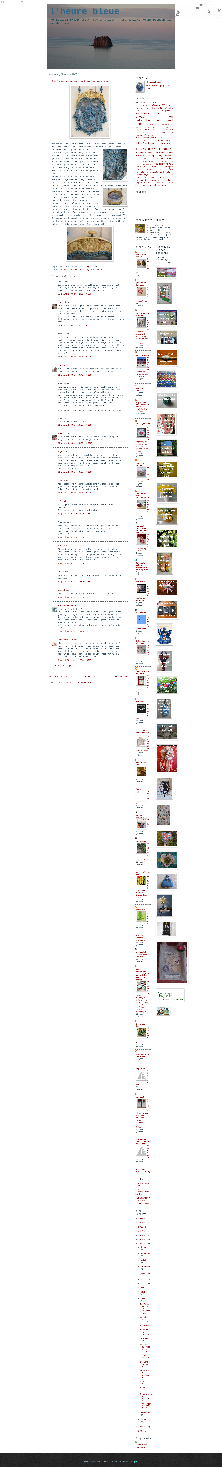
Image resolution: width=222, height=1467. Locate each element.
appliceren (167, 103)
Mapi (138, 789)
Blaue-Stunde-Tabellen (142, 1185)
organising (140, 159)
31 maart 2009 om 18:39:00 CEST (75, 443)
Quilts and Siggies (142, 284)
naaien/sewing (144, 155)
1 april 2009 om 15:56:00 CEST (74, 597)
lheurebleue (154, 82)
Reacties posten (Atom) (78, 683)
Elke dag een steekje (143, 642)
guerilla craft (144, 132)
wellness (159, 183)
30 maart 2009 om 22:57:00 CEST (75, 294)
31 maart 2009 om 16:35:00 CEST (75, 425)
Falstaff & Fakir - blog (143, 1171)
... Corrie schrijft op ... (142, 732)
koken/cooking (144, 143)
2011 (141, 1235)
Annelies (62, 433)
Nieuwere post (60, 676)
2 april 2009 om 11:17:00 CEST (74, 631)
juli (143, 1280)
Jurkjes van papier (144, 1319)
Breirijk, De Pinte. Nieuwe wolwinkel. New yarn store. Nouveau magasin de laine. (142, 1113)
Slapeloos (145, 1326)
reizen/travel (163, 164)
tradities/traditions (149, 177)
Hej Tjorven (142, 356)
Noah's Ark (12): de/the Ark (146, 1374)
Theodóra (168, 175)
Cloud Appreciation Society (142, 1192)
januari (145, 1419)
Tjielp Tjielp (144, 1357)
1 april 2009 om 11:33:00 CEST (74, 582)
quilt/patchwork (143, 164)
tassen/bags (141, 175)
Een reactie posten (65, 666)
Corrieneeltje (65, 640)
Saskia (61, 480)
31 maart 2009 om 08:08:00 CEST (75, 325)
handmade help (164, 132)
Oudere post (121, 676)
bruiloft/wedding (158, 124)
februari (145, 1413)
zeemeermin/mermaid (156, 185)
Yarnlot (140, 1097)
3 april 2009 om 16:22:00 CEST (74, 660)
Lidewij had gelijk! (145, 1332)
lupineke (140, 1069)
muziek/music (164, 153)
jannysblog (142, 702)
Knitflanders (142, 1204)
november (145, 1254)
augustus (145, 1273)
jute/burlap (167, 138)
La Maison (141, 613)
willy (61, 572)
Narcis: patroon (154, 225)
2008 (141, 1427)
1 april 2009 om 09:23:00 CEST (74, 537)
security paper (146, 167)
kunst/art (166, 143)
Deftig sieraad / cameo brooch (145, 1348)
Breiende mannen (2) (144, 1364)
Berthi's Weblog (140, 564)
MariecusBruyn (65, 606)
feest (170, 124)
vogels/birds (142, 183)
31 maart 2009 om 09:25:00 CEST (75, 357)
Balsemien (63, 501)
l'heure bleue (84, 12)
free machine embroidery (154, 127)
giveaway (168, 130)
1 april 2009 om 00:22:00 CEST (74, 514)
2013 (141, 1227)
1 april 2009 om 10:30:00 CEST (74, 563)
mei (143, 1288)
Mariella (62, 302)
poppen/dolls (166, 161)
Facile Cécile (139, 390)
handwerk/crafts (144, 135)
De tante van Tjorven (143, 314)
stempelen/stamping (143, 169)
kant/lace (140, 141)
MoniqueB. (63, 365)
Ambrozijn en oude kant (143, 1056)
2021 (141, 1219)
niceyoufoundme (164, 156)
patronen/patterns (144, 161)
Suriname (157, 169)
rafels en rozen (141, 256)
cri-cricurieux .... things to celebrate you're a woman (143, 974)
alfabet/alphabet (146, 102)
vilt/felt (167, 180)
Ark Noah (141, 106)
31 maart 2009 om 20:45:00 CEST (75, 493)
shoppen (169, 167)
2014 (141, 1223)
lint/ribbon (167, 146)
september (146, 1267)
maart (143, 1299)
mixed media (147, 153)
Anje (60, 452)
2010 (141, 1240)
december (145, 1247)
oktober (145, 1260)
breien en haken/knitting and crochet (82, 270)
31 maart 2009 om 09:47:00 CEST (75, 375)
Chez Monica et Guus (142, 673)
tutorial (155, 180)
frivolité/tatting (145, 130)
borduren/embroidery (148, 113)
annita (61, 546)
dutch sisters (140, 816)
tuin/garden (141, 180)
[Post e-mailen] (95, 267)
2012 (141, 1231)
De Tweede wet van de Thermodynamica (80, 81)
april (143, 1292)
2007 (141, 1431)
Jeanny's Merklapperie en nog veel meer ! (143, 529)
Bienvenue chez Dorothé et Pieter (143, 1141)
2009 (141, 1244)
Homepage (91, 676)
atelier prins (140, 464)
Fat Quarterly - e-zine (142, 1199)
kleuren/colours (164, 140)
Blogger (133, 1462)
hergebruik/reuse (146, 137)
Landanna (140, 582)
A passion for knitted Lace (142, 405)
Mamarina (140, 910)
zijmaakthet (142, 952)
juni (143, 1284)
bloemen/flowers (162, 105)
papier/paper (164, 158)
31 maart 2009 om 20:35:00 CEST (75, 472)
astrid (61, 590)
